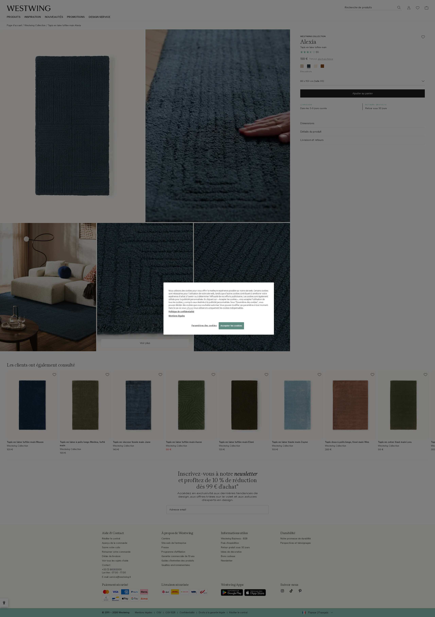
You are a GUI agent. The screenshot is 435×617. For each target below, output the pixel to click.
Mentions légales (177, 316)
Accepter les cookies (231, 325)
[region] (218, 308)
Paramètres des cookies (204, 325)
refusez (189, 308)
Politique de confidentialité (181, 311)
